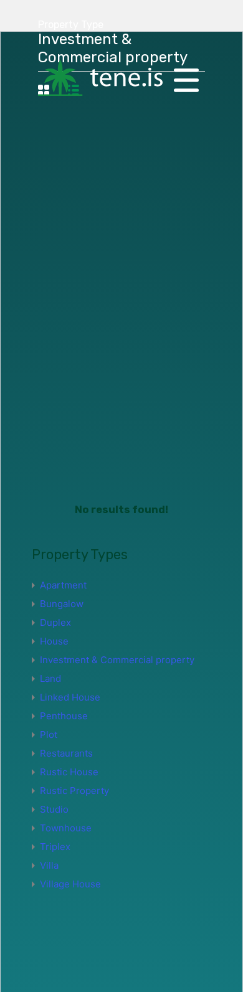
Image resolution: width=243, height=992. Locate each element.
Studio (54, 809)
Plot (48, 734)
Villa (49, 865)
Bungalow (61, 604)
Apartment (63, 585)
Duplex (55, 622)
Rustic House (69, 772)
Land (50, 678)
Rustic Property (74, 790)
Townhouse (66, 828)
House (54, 641)
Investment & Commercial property (117, 660)
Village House (70, 884)
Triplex (55, 847)
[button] (186, 79)
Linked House (70, 697)
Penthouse (64, 716)
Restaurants (66, 753)
